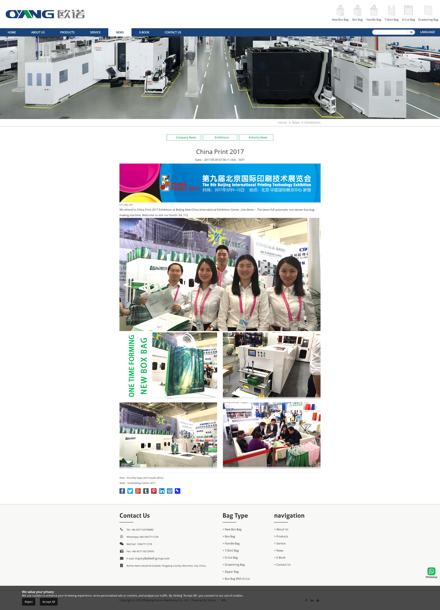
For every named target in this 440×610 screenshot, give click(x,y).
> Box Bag (229, 536)
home (12, 32)
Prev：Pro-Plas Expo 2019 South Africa (141, 477)
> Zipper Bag (231, 572)
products (67, 32)
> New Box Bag (232, 529)
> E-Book (279, 557)
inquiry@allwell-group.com (152, 558)
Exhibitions (313, 122)
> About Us (281, 529)
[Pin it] (154, 490)
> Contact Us (282, 564)
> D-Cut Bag (230, 557)
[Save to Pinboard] (177, 490)
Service (95, 32)
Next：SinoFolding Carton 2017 (137, 483)
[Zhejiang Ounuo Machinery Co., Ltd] (45, 2)
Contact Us (173, 32)
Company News (186, 137)
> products (281, 536)
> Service (280, 543)
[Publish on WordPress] (170, 490)
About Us (38, 32)
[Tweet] (130, 490)
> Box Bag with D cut (236, 579)
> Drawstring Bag (234, 564)
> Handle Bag (231, 543)
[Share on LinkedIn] (162, 490)
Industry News (258, 137)
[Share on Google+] (138, 490)
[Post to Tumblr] (146, 490)
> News (278, 550)
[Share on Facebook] (122, 490)
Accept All (48, 601)
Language (427, 32)
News (120, 32)
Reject (29, 601)
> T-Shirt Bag (231, 550)
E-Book (144, 32)
